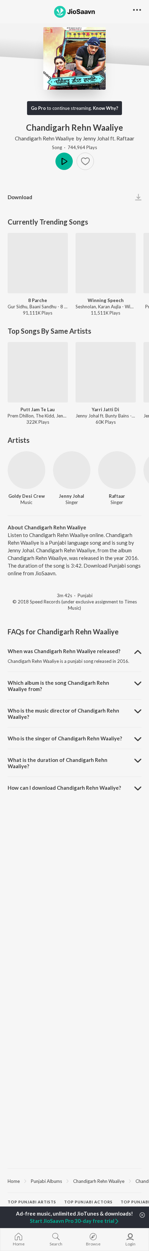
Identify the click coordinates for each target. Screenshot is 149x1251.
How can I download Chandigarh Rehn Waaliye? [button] (64, 788)
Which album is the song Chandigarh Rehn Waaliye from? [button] (58, 686)
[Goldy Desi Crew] (26, 470)
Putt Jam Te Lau (37, 409)
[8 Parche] (38, 263)
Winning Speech (106, 300)
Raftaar (125, 138)
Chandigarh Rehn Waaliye (44, 138)
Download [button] (20, 197)
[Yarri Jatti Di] (106, 372)
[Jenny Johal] (72, 470)
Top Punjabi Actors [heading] (88, 1202)
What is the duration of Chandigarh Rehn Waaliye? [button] (57, 763)
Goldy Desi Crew (26, 496)
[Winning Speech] (106, 263)
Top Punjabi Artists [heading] (32, 1202)
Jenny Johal (96, 138)
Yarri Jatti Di (105, 409)
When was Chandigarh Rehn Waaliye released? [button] (64, 651)
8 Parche (37, 300)
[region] (74, 1181)
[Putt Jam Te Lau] (38, 372)
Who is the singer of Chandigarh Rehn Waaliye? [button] (65, 738)
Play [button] (64, 161)
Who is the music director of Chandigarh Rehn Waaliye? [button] (63, 713)
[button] (85, 161)
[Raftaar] (117, 470)
